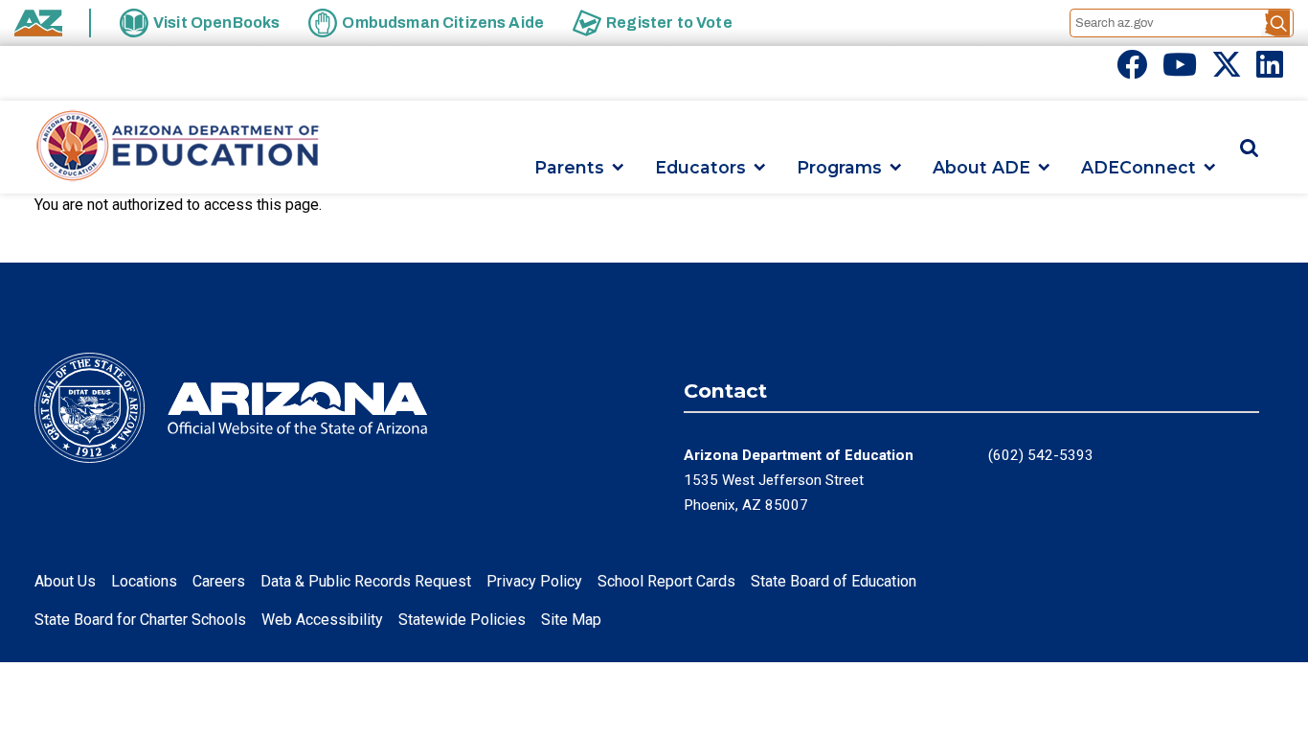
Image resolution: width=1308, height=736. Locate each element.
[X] (1226, 70)
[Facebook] (1131, 70)
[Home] (178, 147)
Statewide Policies (462, 619)
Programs (839, 167)
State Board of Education (833, 581)
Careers (218, 581)
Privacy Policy (534, 581)
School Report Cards (666, 581)
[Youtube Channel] (1179, 70)
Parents (569, 167)
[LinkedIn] (1269, 70)
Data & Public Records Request (365, 581)
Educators (700, 167)
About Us (65, 581)
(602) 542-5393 (1041, 455)
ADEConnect (1138, 167)
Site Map (571, 619)
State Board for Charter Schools (140, 619)
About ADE (981, 167)
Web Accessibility (322, 619)
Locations (144, 581)
